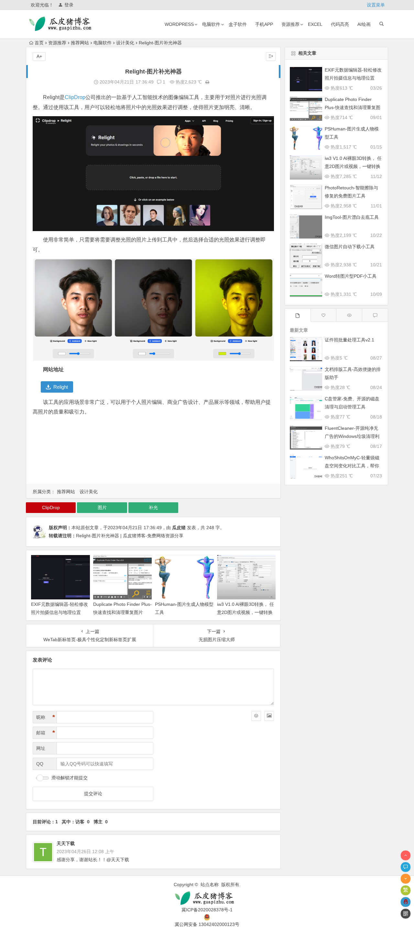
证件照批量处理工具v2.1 (349, 339)
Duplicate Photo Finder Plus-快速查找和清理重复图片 (352, 107)
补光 (153, 507)
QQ (39, 763)
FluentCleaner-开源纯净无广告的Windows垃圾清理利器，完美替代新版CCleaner (352, 436)
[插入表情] (256, 716)
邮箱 (45, 732)
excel (315, 24)
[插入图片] (269, 716)
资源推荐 (290, 24)
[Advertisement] (153, 451)
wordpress (179, 24)
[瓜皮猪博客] (207, 898)
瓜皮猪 (179, 527)
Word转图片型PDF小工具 (350, 276)
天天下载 (66, 843)
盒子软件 (238, 24)
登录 (68, 4)
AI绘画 (364, 24)
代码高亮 (340, 24)
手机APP (264, 24)
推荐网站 (80, 42)
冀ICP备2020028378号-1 (207, 909)
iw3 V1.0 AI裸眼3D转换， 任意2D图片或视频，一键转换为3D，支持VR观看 (245, 612)
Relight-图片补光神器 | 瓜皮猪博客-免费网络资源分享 (129, 535)
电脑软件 (211, 24)
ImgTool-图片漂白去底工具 (352, 217)
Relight (60, 387)
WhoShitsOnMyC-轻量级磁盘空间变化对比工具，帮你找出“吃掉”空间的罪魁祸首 (352, 465)
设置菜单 (376, 4)
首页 (39, 42)
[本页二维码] (405, 913)
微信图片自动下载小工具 (350, 246)
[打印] (207, 81)
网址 (40, 748)
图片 (102, 507)
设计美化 (125, 42)
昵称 (45, 717)
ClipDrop (75, 97)
